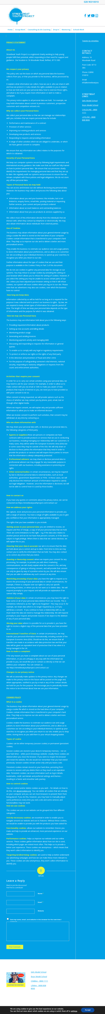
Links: (34, 967)
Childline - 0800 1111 (39, 981)
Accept (88, 1010)
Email (40, 902)
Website (41, 911)
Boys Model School (90, 105)
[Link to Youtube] (93, 15)
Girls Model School (90, 100)
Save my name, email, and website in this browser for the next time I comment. (35, 921)
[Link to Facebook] (85, 15)
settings (74, 1011)
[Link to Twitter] (89, 15)
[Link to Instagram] (97, 15)
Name (41, 893)
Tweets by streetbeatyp (92, 41)
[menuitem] (10, 29)
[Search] (97, 36)
